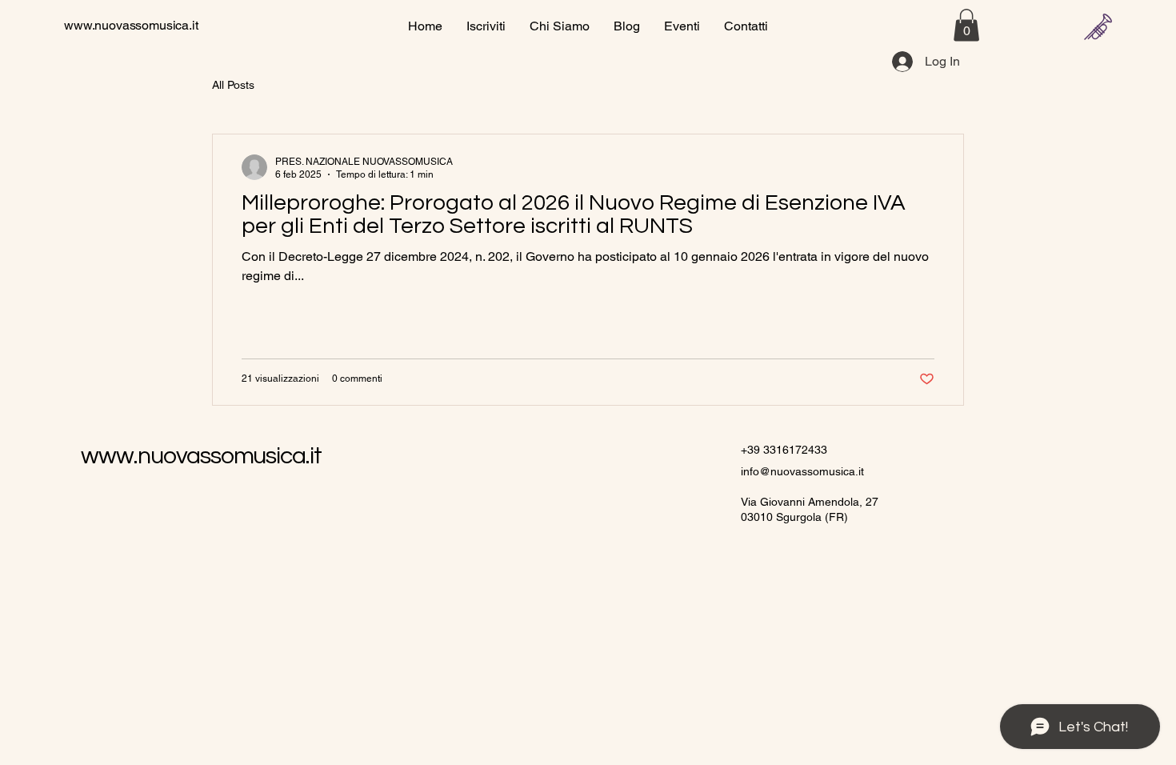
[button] (966, 25)
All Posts (233, 84)
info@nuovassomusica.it (802, 471)
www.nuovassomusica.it (131, 25)
